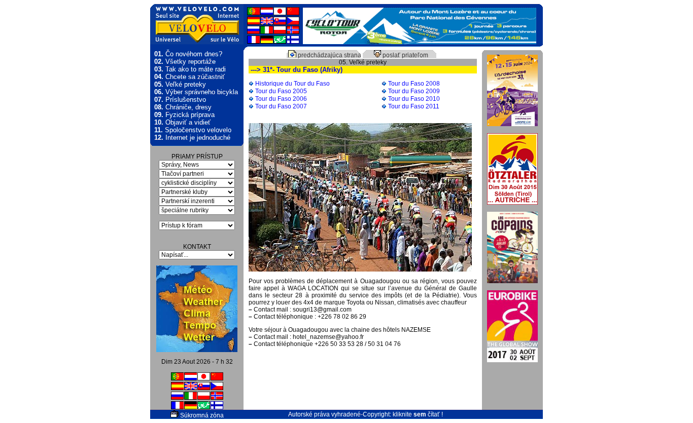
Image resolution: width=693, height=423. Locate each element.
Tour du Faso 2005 (281, 91)
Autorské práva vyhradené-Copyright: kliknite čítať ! (365, 414)
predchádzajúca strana (328, 55)
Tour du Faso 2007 (281, 106)
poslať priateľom (404, 55)
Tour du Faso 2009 (414, 91)
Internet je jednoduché (192, 137)
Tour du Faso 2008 (414, 83)
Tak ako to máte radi (190, 69)
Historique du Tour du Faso (292, 83)
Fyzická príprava (184, 115)
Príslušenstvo (180, 99)
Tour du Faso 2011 (413, 106)
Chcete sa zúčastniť (189, 77)
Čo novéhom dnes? (188, 54)
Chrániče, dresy (183, 107)
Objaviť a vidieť (182, 122)
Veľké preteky (180, 84)
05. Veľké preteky (363, 62)
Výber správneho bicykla (196, 92)
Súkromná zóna (201, 415)
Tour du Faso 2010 (414, 98)
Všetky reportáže (185, 61)
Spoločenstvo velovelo (192, 130)
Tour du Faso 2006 (281, 98)
